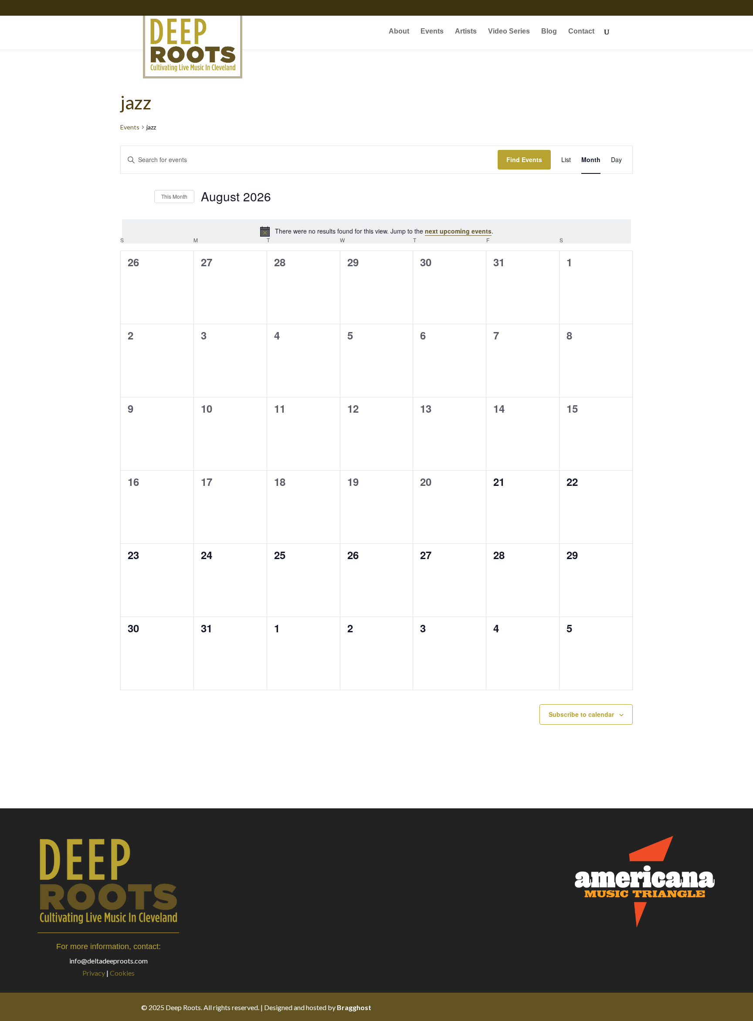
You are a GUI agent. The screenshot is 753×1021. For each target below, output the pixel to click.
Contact (581, 31)
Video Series (509, 31)
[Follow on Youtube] (605, 1007)
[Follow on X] (570, 1007)
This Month (174, 196)
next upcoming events (458, 231)
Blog (549, 31)
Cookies (122, 973)
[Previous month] (125, 196)
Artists (466, 31)
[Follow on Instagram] (587, 1007)
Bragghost (354, 1007)
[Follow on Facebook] (553, 1007)
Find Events (524, 159)
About (399, 31)
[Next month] (142, 196)
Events (432, 31)
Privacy (93, 973)
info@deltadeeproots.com (108, 961)
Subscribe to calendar (581, 714)
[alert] (376, 231)
